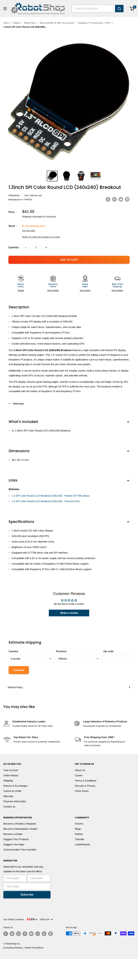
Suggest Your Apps (13, 844)
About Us (80, 770)
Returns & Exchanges (15, 785)
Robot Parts (30, 23)
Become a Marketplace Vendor (20, 828)
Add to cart (69, 259)
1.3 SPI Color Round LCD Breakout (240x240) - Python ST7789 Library (51, 495)
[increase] (46, 247)
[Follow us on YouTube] (31, 933)
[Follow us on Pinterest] (25, 933)
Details (21, 290)
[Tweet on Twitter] (120, 199)
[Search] (119, 8)
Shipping (8, 780)
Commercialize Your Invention (19, 849)
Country (13, 651)
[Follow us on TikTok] (37, 933)
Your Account (10, 770)
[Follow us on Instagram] (18, 933)
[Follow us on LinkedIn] (44, 933)
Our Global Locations (13, 919)
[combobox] (93, 8)
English (45, 919)
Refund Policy (15, 687)
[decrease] (25, 247)
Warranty (8, 796)
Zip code (108, 651)
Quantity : (14, 247)
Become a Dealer (13, 834)
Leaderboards (82, 844)
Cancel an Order (12, 791)
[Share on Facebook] (108, 199)
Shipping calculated (32, 216)
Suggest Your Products (16, 839)
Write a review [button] (69, 612)
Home (6, 23)
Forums (79, 823)
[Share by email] (127, 199)
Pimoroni (14, 195)
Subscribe (26, 894)
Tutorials (79, 839)
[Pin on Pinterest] (114, 199)
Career (78, 775)
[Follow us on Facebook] (5, 933)
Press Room (82, 791)
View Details (53, 290)
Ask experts (85, 290)
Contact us (9, 806)
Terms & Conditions (85, 780)
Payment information (14, 801)
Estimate (19, 670)
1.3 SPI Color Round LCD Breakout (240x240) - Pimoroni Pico (46, 501)
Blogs (78, 828)
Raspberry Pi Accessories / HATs (94, 23)
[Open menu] (5, 8)
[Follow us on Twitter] (12, 933)
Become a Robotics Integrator (19, 823)
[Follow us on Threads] (50, 933)
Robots (16, 23)
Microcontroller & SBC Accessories (57, 23)
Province (61, 651)
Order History (10, 775)
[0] (132, 9)
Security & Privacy (85, 785)
